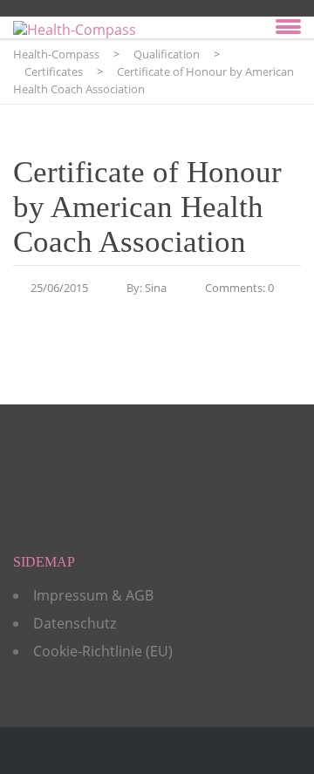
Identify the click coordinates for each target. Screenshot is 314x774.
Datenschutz (74, 623)
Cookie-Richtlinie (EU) (103, 651)
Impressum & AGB (93, 595)
